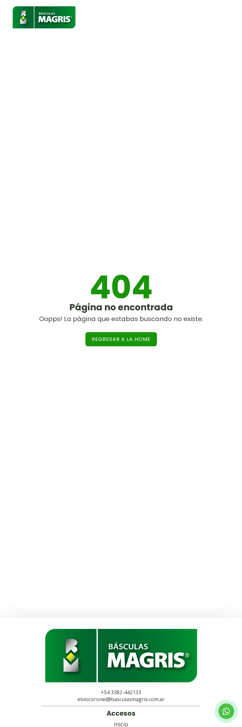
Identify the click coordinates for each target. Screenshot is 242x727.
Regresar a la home (121, 339)
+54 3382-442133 (121, 692)
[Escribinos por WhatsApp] (226, 711)
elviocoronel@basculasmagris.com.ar (121, 699)
